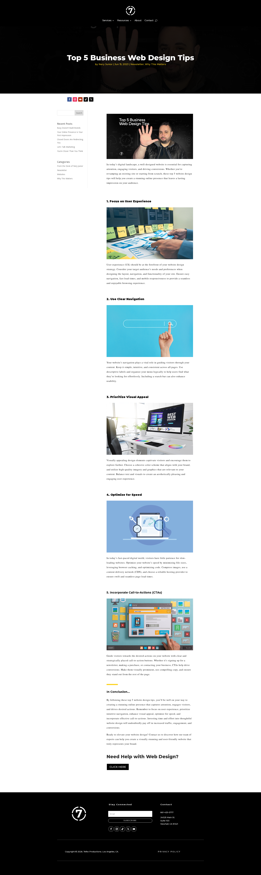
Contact (149, 20)
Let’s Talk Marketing (66, 147)
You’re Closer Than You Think (70, 151)
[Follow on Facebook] (69, 99)
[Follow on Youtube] (80, 99)
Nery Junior (106, 64)
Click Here (118, 767)
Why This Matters (155, 64)
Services (106, 20)
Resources (123, 20)
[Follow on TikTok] (86, 99)
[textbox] (150, 173)
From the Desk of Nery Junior (70, 166)
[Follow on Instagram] (75, 99)
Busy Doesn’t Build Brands (68, 128)
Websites (61, 174)
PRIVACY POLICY (169, 851)
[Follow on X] (91, 99)
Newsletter (137, 64)
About (138, 20)
